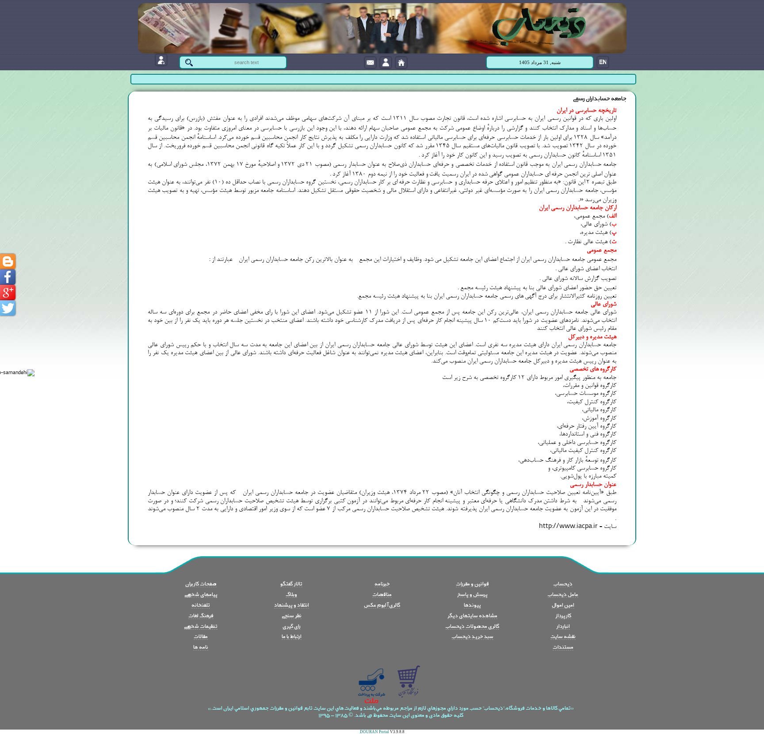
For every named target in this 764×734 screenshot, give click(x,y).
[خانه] (401, 62)
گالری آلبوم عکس (382, 604)
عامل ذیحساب (563, 593)
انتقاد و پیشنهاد (291, 604)
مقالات (201, 635)
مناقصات (382, 593)
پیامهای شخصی (201, 593)
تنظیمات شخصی (201, 625)
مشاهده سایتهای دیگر (472, 615)
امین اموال (563, 604)
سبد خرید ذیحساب (472, 635)
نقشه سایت (563, 635)
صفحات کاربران (201, 583)
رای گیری (292, 625)
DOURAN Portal (374, 732)
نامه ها (200, 646)
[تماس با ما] (370, 62)
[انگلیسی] (602, 62)
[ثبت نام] (161, 59)
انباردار (563, 625)
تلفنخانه (200, 604)
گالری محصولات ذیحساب (472, 625)
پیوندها (472, 604)
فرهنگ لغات (201, 615)
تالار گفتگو (291, 583)
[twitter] (7, 308)
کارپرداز (563, 615)
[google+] (7, 292)
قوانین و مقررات (472, 583)
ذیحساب (563, 583)
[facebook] (7, 277)
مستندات (563, 646)
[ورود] (385, 62)
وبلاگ (291, 593)
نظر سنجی (292, 615)
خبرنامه (382, 583)
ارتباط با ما (292, 635)
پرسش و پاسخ (472, 593)
